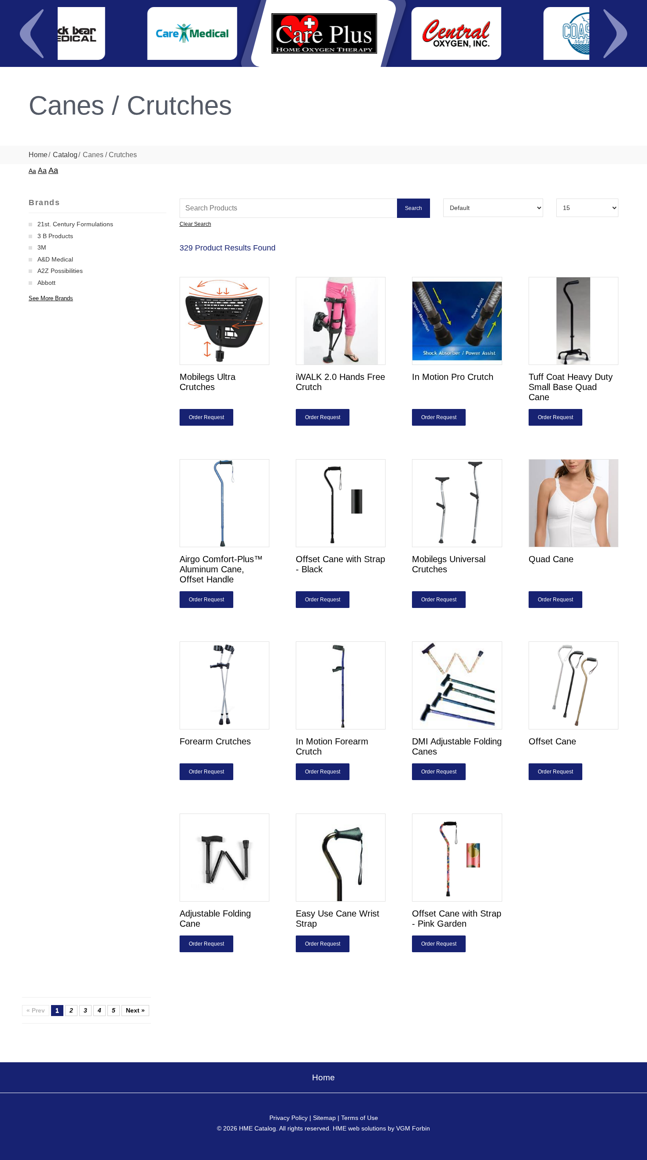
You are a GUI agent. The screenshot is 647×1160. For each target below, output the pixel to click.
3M (41, 247)
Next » (135, 1010)
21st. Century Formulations (75, 224)
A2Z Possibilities (60, 270)
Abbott (46, 282)
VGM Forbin (413, 1128)
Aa (32, 170)
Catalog (65, 154)
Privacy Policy (288, 1117)
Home (38, 154)
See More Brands (51, 298)
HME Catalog (257, 1128)
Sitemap (324, 1117)
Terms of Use (359, 1117)
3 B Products (55, 235)
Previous (31, 33)
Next (615, 33)
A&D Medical (55, 259)
